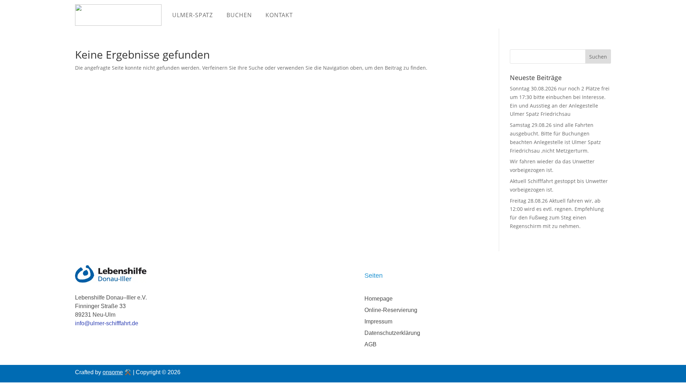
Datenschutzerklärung (392, 333)
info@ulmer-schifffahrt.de (106, 323)
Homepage (378, 299)
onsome (113, 372)
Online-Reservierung (390, 310)
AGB (370, 344)
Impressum (378, 321)
